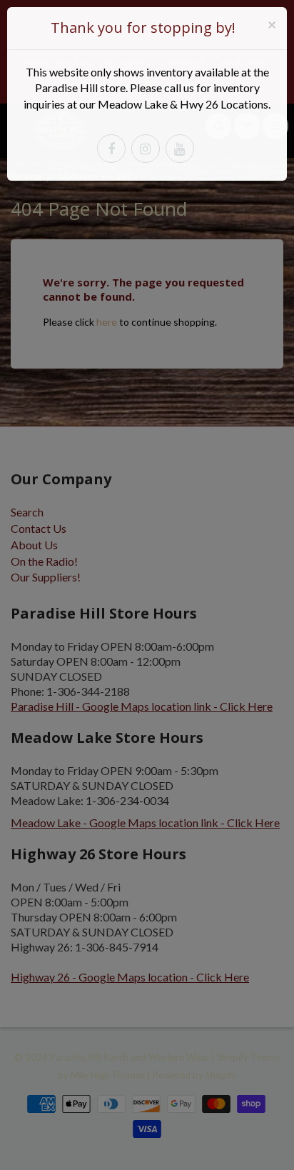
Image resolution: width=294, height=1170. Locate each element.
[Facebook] (111, 148)
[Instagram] (145, 148)
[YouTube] (180, 148)
